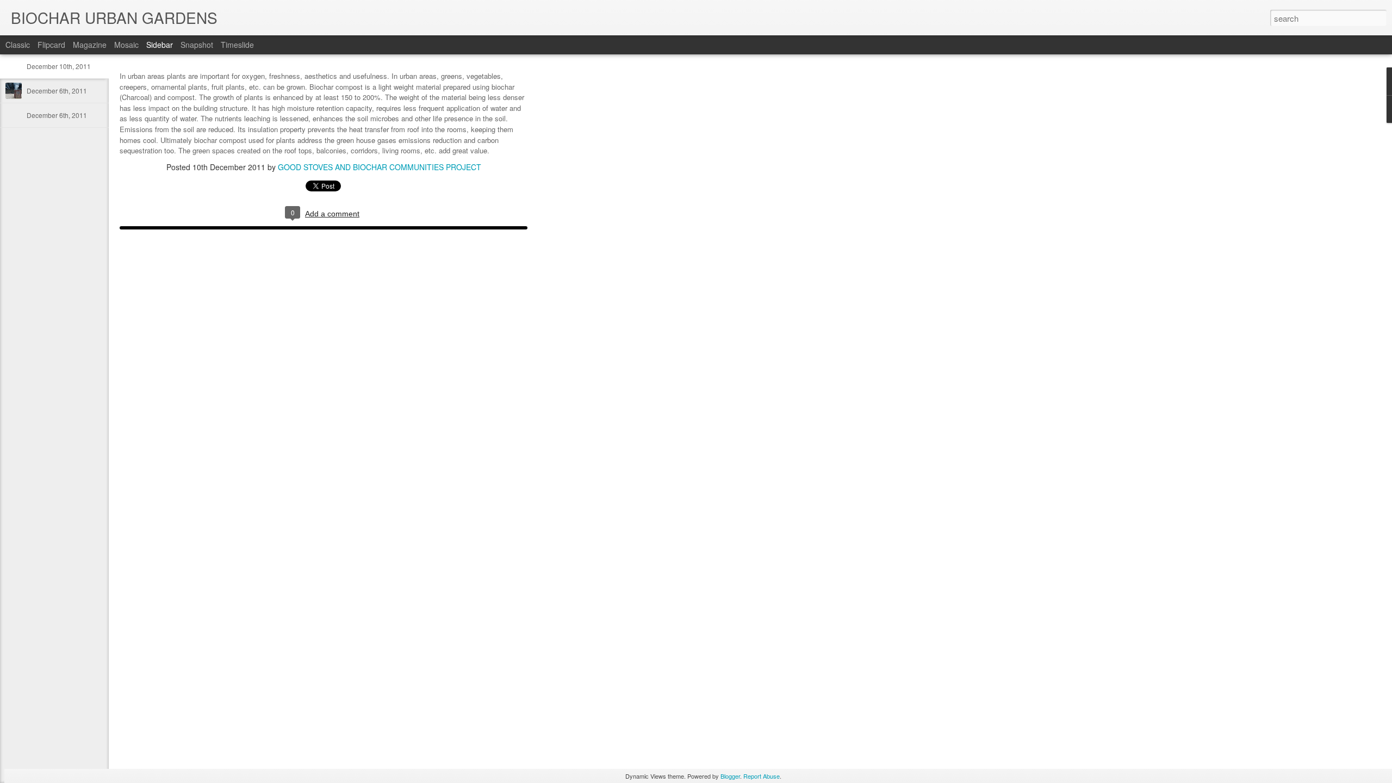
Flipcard (51, 44)
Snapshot (197, 44)
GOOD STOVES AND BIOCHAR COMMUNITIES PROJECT (379, 166)
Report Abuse (761, 776)
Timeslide (237, 44)
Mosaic (126, 44)
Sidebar (159, 44)
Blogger (730, 776)
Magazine (90, 44)
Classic (17, 44)
